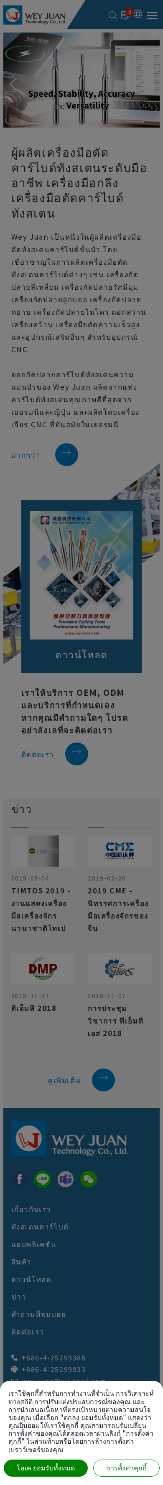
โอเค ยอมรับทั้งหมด (46, 1468)
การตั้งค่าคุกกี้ (126, 1468)
